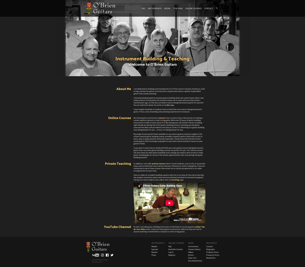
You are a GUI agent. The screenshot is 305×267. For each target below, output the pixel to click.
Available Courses (175, 249)
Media (167, 8)
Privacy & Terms (212, 255)
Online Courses (193, 8)
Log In (170, 252)
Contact (208, 8)
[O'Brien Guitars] (101, 8)
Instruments (155, 8)
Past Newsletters (195, 261)
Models (154, 246)
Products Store (212, 252)
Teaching (178, 8)
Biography (210, 249)
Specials (154, 249)
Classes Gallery (194, 249)
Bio (143, 8)
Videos (190, 252)
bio (168, 105)
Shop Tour (192, 258)
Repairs (154, 252)
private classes (158, 163)
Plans (153, 255)
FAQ (170, 246)
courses (161, 118)
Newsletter (211, 258)
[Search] (217, 8)
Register (171, 255)
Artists (191, 255)
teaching (175, 180)
